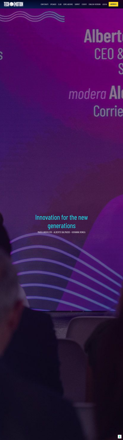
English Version (95, 4)
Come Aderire (68, 4)
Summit (77, 4)
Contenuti (44, 4)
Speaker (53, 4)
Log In (104, 4)
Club (59, 4)
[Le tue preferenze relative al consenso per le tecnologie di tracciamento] (119, 436)
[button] (113, 4)
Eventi (84, 4)
